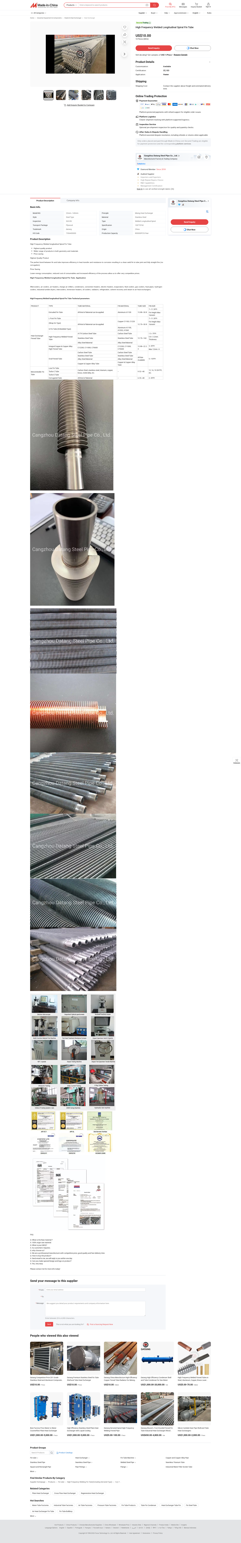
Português (78, 1528)
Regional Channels (150, 1525)
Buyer (153, 13)
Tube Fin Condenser (148, 1505)
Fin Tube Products (129, 1505)
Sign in (208, 6)
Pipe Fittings (80, 1467)
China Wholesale (110, 1525)
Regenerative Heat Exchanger (92, 1493)
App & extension (180, 13)
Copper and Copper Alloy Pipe (177, 1458)
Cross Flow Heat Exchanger (65, 1493)
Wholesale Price (124, 1525)
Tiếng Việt (177, 1528)
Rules (209, 13)
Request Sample (180, 55)
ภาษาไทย (161, 1528)
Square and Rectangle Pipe (40, 1467)
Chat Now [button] (194, 48)
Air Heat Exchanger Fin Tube (43, 1511)
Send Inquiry (154, 48)
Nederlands (125, 1528)
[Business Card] (207, 211)
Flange (123, 1467)
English (61, 1528)
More (32, 1516)
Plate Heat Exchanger (40, 1493)
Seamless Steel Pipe (83, 1462)
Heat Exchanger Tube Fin (171, 1505)
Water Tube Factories (40, 1505)
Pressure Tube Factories (107, 1505)
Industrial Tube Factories (63, 1505)
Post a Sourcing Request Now (100, 1324)
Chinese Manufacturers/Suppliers (90, 1525)
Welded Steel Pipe (127, 1462)
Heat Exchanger (89, 18)
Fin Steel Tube (191, 1505)
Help (166, 13)
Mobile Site (175, 1525)
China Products (71, 1525)
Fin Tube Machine (127, 1458)
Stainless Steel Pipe (37, 1462)
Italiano (108, 1528)
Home (32, 18)
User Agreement (134, 1533)
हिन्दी (154, 1528)
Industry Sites (136, 1525)
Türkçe (169, 1528)
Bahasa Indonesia (190, 1528)
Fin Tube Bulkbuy (65, 1511)
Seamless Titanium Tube (175, 1462)
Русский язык (98, 1528)
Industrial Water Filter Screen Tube (179, 1467)
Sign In (139, 189)
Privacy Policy (158, 1533)
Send (49, 1324)
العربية (134, 1528)
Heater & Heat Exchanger (72, 18)
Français (88, 1528)
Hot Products (59, 1525)
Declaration (146, 1533)
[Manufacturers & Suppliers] (43, 5)
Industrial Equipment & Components (49, 18)
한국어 (141, 1528)
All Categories (39, 13)
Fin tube (33, 1458)
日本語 (148, 1528)
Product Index (164, 1525)
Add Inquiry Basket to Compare (80, 105)
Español (70, 1528)
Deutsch (116, 1528)
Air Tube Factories (85, 1505)
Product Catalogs (65, 1452)
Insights (184, 1525)
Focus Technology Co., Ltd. (104, 1533)
